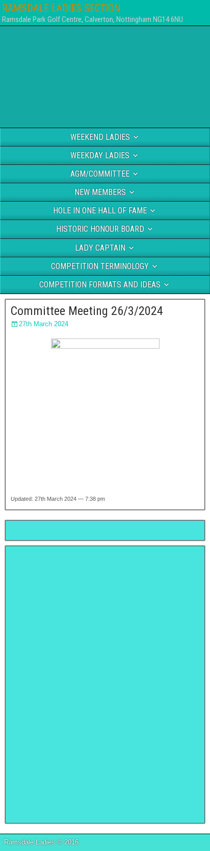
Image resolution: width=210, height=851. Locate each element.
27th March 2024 (43, 324)
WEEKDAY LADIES (99, 155)
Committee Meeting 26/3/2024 (87, 311)
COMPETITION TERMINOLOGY (100, 266)
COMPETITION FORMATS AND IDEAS (100, 284)
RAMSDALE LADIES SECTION (61, 8)
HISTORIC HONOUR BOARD (100, 229)
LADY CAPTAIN (100, 248)
